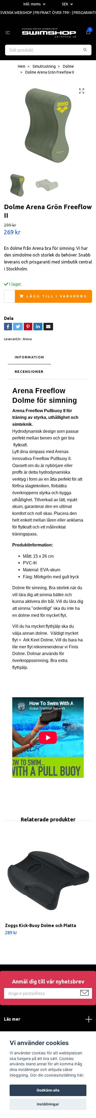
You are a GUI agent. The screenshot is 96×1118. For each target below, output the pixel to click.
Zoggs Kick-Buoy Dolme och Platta (40, 926)
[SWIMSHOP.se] (49, 33)
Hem (21, 68)
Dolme (68, 68)
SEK (65, 4)
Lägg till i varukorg (56, 297)
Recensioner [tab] (29, 373)
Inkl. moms (32, 4)
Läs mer (12, 1020)
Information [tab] (29, 358)
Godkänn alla (48, 1090)
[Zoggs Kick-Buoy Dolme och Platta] (48, 881)
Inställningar (48, 1104)
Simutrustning (44, 68)
